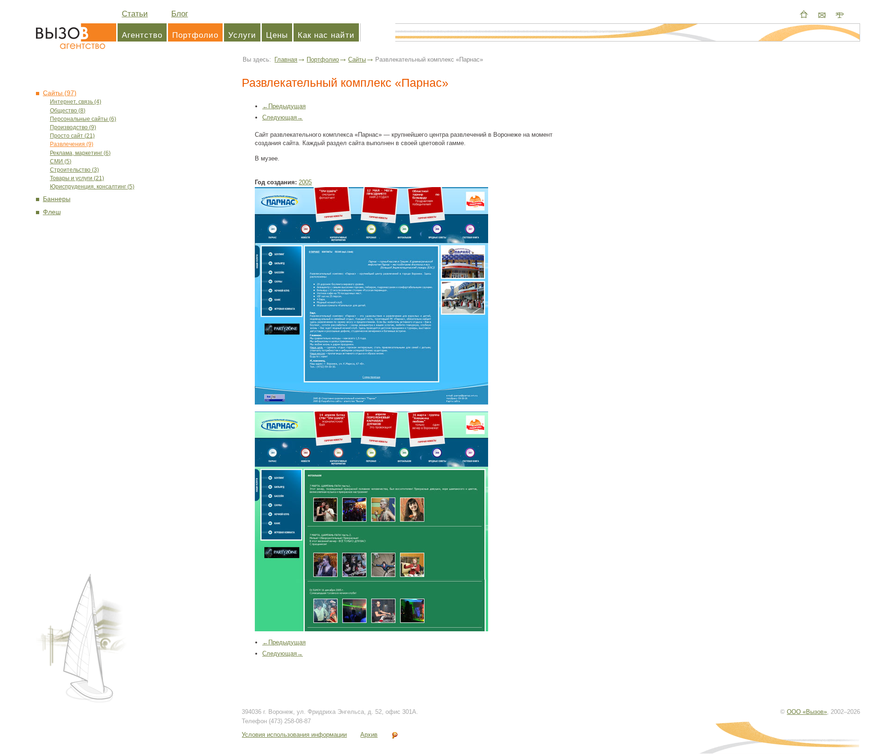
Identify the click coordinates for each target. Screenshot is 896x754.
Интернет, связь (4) (75, 102)
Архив (369, 734)
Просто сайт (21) (72, 136)
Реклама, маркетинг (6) (80, 153)
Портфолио (195, 35)
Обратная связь (822, 14)
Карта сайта (839, 14)
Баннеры (56, 198)
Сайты (357, 59)
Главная (285, 59)
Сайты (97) (60, 93)
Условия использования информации (294, 734)
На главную (804, 14)
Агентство (76, 35)
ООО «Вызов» (807, 711)
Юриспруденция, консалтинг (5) (92, 187)
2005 (305, 182)
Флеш (52, 212)
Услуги (242, 35)
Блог (179, 13)
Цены (277, 35)
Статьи (135, 13)
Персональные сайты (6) (83, 119)
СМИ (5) (60, 162)
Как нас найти (326, 35)
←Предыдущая (284, 106)
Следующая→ (282, 117)
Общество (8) (67, 111)
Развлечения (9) (71, 144)
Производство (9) (73, 128)
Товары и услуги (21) (77, 178)
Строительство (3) (74, 170)
